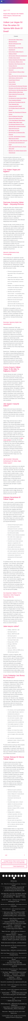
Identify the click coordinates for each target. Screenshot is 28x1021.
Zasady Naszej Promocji (14, 80)
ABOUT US (18, 896)
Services (18, 977)
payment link (14, 965)
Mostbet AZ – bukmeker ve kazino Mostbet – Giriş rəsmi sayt (14, 939)
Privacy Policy (7, 973)
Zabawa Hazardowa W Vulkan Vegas (17, 59)
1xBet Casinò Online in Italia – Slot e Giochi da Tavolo (14, 895)
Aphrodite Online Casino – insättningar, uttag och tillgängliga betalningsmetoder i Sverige (14, 900)
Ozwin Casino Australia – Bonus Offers (14, 962)
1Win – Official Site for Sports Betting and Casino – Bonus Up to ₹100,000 (13, 884)
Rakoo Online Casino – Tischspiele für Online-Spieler (14, 975)
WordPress (8, 1017)
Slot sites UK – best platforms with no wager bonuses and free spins (14, 981)
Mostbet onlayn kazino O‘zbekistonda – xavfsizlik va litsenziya (13, 942)
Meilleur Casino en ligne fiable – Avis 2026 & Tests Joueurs (14, 937)
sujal (6, 855)
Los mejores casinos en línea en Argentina (14, 928)
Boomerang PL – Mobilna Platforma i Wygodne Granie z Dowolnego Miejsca (14, 919)
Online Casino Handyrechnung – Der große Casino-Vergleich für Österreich (13, 958)
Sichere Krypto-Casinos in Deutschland (14, 978)
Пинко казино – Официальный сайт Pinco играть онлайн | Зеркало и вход (13, 1012)
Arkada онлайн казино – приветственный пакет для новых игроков (13, 909)
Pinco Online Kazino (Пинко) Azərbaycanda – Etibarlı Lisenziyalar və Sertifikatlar (14, 969)
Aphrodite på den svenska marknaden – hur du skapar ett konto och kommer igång (14, 905)
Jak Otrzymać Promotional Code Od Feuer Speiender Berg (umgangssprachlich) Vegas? (17, 104)
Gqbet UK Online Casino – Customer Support (12, 926)
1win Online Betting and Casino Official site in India (14, 890)
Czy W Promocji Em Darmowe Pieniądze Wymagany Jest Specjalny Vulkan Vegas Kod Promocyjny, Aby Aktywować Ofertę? (18, 88)
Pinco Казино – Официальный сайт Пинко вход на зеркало (14, 972)
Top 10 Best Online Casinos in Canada (19, 992)
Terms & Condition (5, 992)
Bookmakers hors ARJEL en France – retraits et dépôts (14, 913)
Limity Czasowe (12, 84)
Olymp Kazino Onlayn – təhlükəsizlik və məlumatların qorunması (13, 950)
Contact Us (10, 925)
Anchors (24, 896)
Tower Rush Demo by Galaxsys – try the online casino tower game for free (13, 998)
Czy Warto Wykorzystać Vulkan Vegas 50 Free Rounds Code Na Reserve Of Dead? (18, 142)
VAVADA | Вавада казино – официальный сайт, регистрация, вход (14, 1003)
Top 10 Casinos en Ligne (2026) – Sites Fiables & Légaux (14, 994)
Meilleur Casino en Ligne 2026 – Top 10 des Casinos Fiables (14, 936)
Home (24, 926)
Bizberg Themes (19, 1017)
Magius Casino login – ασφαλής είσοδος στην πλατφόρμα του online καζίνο (13, 932)
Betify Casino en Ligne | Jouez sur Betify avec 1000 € (14, 912)
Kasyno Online (12, 82)
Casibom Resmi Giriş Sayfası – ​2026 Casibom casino (14, 921)
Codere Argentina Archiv (18, 866)
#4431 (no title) (14, 880)
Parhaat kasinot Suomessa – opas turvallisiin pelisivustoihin (14, 964)
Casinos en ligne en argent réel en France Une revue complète (14, 923)
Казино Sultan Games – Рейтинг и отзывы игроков (14, 1008)
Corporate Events (17, 925)
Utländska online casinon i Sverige (14, 1000)
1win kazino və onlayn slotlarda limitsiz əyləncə (14, 888)
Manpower (20, 934)
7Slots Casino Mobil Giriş (8, 896)
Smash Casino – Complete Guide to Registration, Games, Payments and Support (14, 985)
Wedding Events (14, 1005)
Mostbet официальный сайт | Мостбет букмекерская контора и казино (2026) (13, 946)
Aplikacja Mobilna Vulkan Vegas (16, 92)
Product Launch (15, 973)
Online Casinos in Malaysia (14, 961)
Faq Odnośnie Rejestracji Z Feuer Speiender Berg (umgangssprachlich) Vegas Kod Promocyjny (17, 126)
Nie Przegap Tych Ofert (14, 130)
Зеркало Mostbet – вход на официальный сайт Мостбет (14, 1006)
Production (22, 973)
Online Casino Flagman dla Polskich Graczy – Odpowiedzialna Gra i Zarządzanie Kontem (14, 954)
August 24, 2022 (6, 10)
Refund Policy (11, 977)
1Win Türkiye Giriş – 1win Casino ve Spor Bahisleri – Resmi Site (13, 893)
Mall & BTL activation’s (11, 934)
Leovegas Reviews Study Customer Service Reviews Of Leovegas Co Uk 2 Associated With (13, 861)
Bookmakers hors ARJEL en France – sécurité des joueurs (14, 915)
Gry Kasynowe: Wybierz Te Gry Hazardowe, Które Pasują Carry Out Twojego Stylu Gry (17, 63)
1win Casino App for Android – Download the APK (14, 887)
